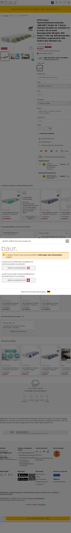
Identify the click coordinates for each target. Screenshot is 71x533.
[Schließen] (67, 241)
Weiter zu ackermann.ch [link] (17, 280)
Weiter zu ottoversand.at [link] (16, 268)
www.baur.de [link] (34, 292)
